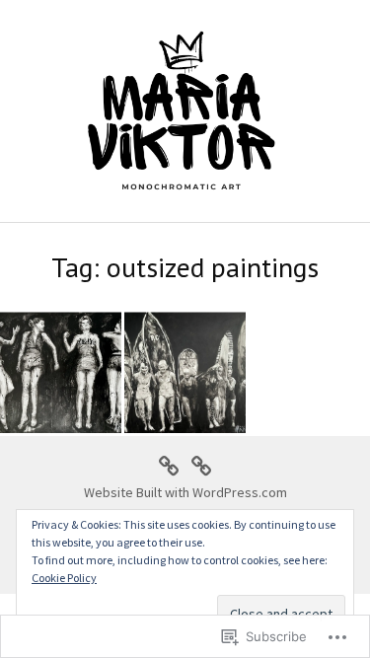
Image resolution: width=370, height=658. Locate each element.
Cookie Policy (64, 577)
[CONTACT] (201, 463)
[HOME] (169, 463)
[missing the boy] (185, 372)
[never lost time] (60, 372)
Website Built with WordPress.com (185, 492)
